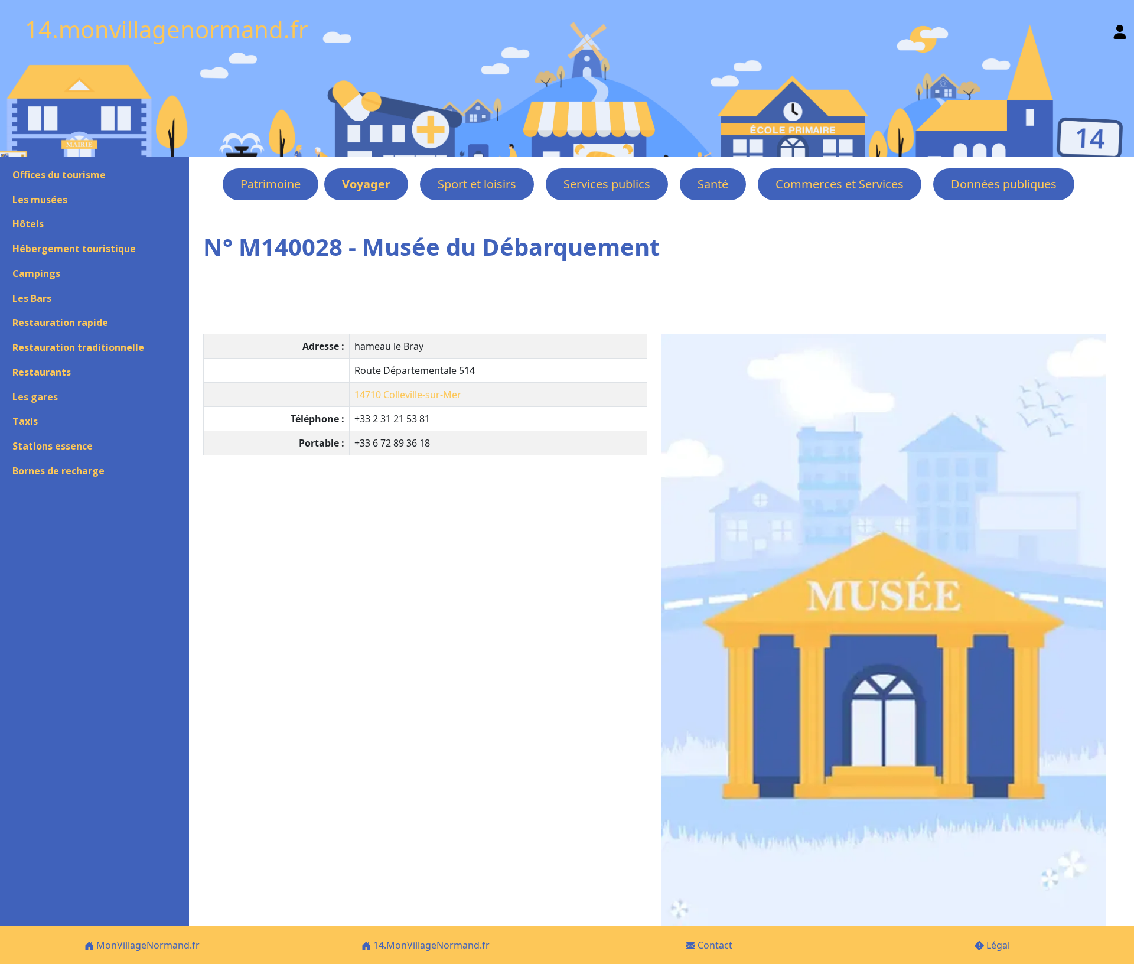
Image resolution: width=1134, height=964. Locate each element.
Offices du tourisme (59, 174)
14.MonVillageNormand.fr (430, 945)
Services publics (606, 184)
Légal (997, 945)
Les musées (39, 199)
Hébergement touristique (74, 248)
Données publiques (1004, 184)
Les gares (35, 396)
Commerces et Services (839, 184)
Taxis (25, 421)
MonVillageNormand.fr (147, 945)
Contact (713, 945)
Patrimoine (270, 184)
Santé (713, 184)
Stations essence (52, 445)
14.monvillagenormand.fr (166, 29)
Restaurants (41, 372)
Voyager (366, 184)
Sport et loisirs (477, 184)
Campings (36, 273)
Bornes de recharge (58, 470)
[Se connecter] (1120, 29)
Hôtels (28, 223)
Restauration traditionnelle (78, 347)
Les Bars (31, 298)
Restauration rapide (60, 322)
